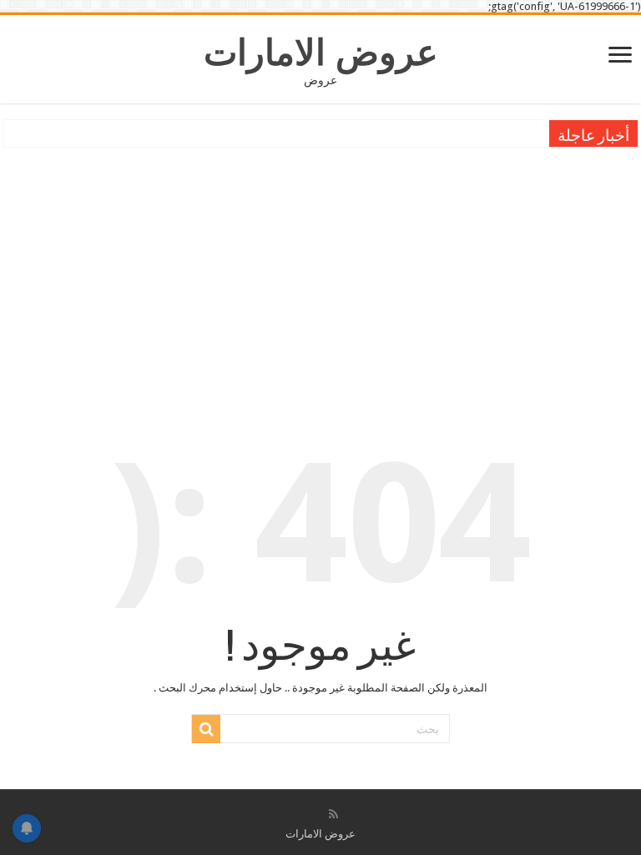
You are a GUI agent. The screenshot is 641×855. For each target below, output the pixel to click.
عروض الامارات (321, 53)
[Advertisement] (320, 276)
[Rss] (333, 814)
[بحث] (206, 729)
